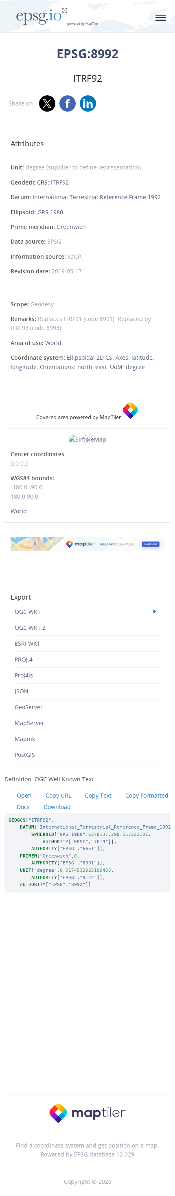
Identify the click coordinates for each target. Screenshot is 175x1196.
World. (54, 343)
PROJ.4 (24, 659)
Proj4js (24, 675)
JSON (21, 691)
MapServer (29, 723)
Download (57, 807)
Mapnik (25, 739)
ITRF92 (60, 182)
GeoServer (29, 707)
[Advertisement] (87, 1004)
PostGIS (25, 754)
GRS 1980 (50, 212)
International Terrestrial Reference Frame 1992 (97, 197)
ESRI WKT (27, 643)
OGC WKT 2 (30, 627)
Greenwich (71, 227)
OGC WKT (28, 612)
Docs (23, 807)
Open (24, 795)
